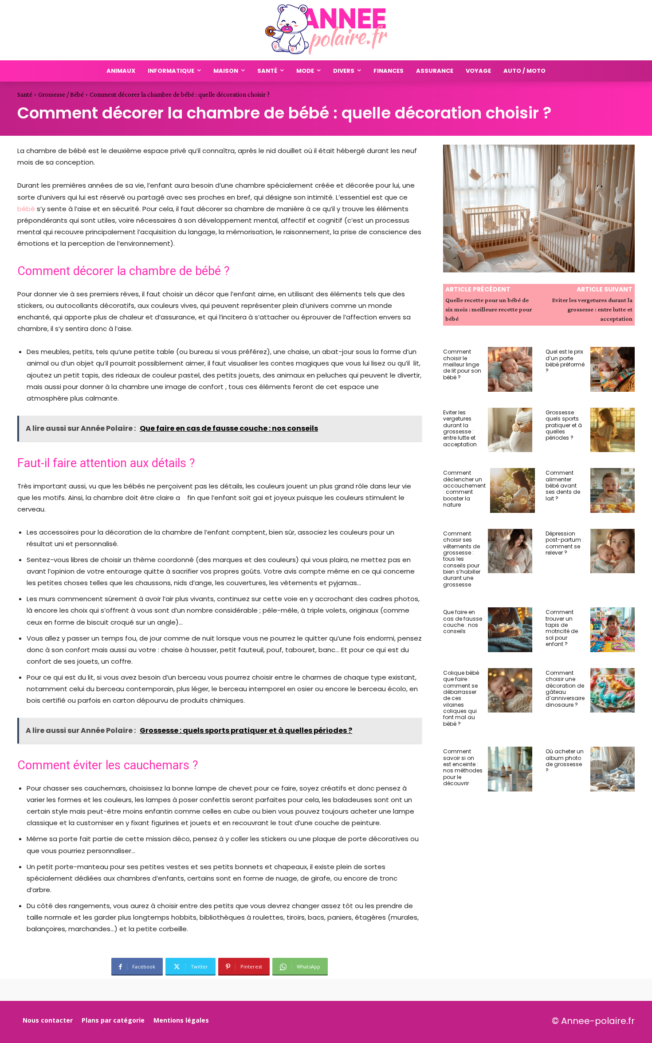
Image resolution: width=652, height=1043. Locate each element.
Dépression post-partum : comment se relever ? (565, 543)
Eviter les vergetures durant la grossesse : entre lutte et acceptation (592, 309)
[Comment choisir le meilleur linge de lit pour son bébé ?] (510, 369)
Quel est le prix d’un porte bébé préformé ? (565, 361)
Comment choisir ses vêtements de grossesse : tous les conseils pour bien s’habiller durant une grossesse (461, 559)
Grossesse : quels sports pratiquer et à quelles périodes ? (564, 425)
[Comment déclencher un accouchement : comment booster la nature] (512, 490)
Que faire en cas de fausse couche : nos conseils (462, 621)
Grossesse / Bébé (61, 94)
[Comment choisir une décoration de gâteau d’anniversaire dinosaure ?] (612, 690)
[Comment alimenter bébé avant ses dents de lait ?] (612, 490)
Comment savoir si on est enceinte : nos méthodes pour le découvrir (463, 767)
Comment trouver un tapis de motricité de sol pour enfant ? (562, 628)
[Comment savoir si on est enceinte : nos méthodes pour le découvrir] (510, 769)
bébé (26, 208)
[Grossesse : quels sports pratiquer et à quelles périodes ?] (612, 430)
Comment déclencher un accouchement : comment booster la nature (464, 488)
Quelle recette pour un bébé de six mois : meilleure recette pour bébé (488, 309)
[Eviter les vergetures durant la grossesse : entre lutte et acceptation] (510, 430)
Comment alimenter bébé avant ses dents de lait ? (563, 485)
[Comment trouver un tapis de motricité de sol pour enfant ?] (612, 629)
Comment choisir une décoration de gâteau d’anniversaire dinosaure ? (565, 688)
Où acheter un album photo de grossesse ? (565, 761)
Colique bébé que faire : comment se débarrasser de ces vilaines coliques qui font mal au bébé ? (461, 698)
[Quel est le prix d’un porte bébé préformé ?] (612, 369)
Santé (24, 94)
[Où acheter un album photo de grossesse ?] (612, 769)
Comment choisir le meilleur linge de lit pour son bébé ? (462, 364)
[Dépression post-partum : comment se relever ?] (612, 551)
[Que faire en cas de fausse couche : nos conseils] (510, 629)
